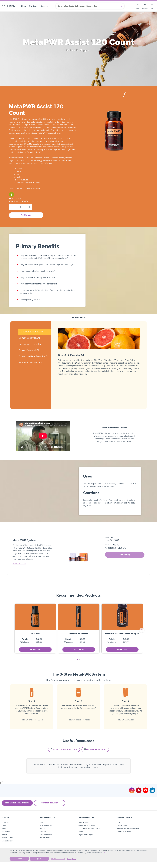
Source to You (7, 841)
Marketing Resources (96, 749)
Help (118, 822)
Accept (19, 859)
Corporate (5, 822)
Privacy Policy (71, 859)
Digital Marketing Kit (85, 835)
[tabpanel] (35, 628)
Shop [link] (23, 6)
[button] (11, 194)
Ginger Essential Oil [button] (29, 350)
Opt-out (39, 859)
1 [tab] (77, 659)
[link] (138, 6)
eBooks (42, 828)
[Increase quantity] (29, 207)
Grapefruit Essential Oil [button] (31, 331)
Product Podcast (46, 835)
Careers (4, 825)
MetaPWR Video (19, 563)
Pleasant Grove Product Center (128, 828)
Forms (80, 831)
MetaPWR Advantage (125, 720)
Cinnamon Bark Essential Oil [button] (34, 356)
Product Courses (46, 825)
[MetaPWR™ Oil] (35, 617)
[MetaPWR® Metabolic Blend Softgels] (122, 617)
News (4, 828)
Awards (4, 835)
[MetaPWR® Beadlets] (78, 617)
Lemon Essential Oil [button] (29, 337)
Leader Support (122, 825)
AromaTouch (45, 838)
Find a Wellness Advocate (17, 803)
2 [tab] (79, 659)
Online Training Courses (86, 825)
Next (141, 630)
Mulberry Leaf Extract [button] (30, 362)
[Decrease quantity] (11, 207)
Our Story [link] (33, 6)
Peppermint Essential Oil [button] (32, 344)
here (104, 853)
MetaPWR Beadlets (78, 634)
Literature (43, 831)
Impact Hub (6, 831)
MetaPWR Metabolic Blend (32, 720)
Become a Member (85, 822)
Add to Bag (26, 215)
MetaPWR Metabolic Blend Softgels (122, 634)
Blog (41, 822)
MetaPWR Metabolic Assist (79, 720)
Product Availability (124, 831)
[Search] (121, 6)
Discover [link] (44, 6)
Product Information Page (65, 749)
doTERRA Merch (7, 838)
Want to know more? (58, 859)
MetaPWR (35, 634)
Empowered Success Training (89, 828)
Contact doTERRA (49, 803)
